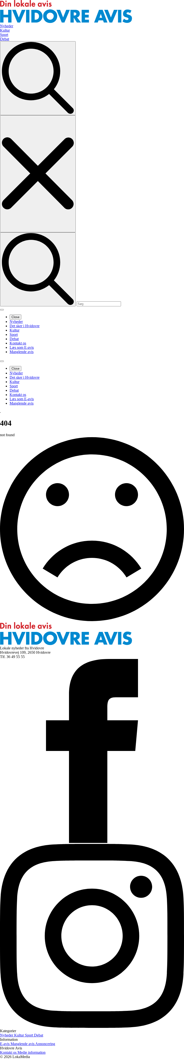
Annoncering (45, 1044)
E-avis (5, 1044)
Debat (14, 339)
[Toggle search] (38, 78)
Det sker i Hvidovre (25, 326)
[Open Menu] (2, 309)
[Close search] (38, 173)
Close (15, 317)
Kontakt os (18, 343)
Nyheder (16, 322)
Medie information (31, 1052)
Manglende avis (22, 352)
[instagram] (92, 1027)
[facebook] (92, 842)
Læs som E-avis (22, 347)
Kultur (14, 330)
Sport (14, 334)
